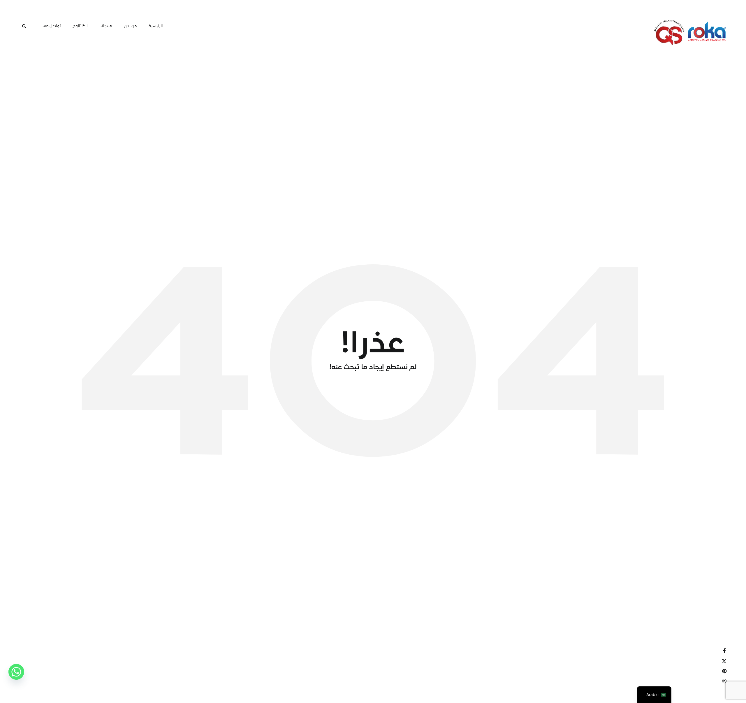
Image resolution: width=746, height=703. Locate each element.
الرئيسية (156, 26)
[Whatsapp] (16, 675)
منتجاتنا (105, 26)
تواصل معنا (51, 26)
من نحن (130, 26)
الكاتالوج (80, 26)
